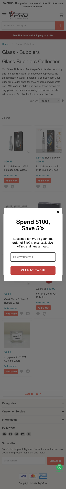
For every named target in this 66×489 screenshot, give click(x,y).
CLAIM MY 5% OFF (33, 270)
